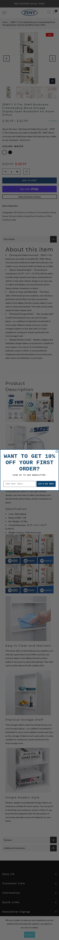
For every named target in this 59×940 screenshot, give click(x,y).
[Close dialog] (57, 451)
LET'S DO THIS (46, 484)
